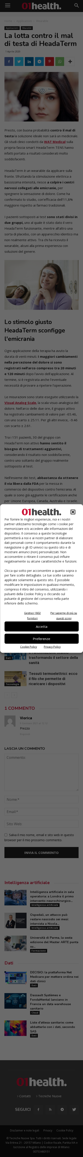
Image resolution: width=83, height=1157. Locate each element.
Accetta (41, 626)
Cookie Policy (28, 646)
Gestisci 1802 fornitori (32, 615)
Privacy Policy (52, 646)
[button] (73, 512)
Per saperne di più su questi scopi (63, 615)
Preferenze (41, 638)
